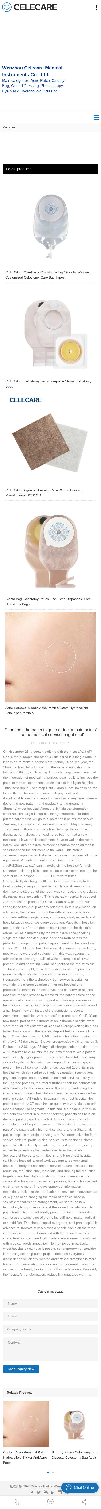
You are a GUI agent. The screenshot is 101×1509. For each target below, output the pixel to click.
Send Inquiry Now (21, 1369)
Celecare (9, 127)
